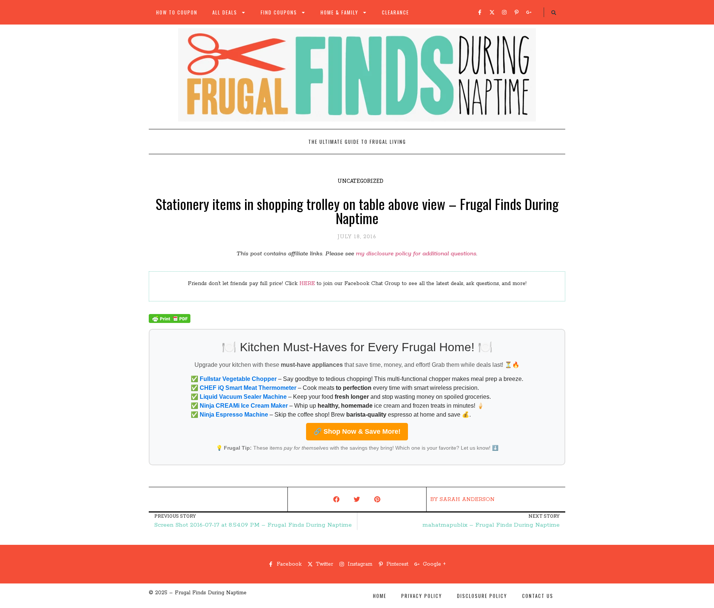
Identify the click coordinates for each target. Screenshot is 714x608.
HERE (307, 283)
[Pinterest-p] (516, 12)
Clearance (395, 12)
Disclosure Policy (482, 595)
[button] (553, 12)
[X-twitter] (492, 12)
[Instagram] (504, 12)
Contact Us (537, 595)
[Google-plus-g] (529, 12)
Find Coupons (279, 12)
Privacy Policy (421, 595)
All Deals (224, 12)
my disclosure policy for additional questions (416, 254)
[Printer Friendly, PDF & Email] (169, 321)
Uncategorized (360, 180)
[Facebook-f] (480, 12)
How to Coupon (176, 12)
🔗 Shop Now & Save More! (357, 431)
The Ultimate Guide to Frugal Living (357, 141)
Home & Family (339, 12)
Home (379, 595)
